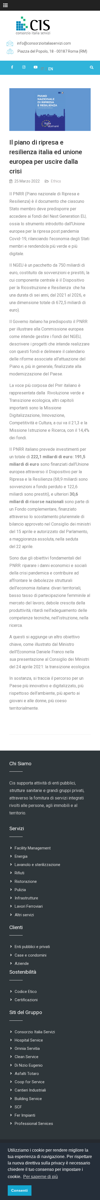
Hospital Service (29, 1040)
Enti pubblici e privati (32, 946)
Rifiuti (19, 873)
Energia (21, 856)
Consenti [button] (19, 1190)
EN (50, 69)
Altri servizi (24, 914)
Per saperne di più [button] (40, 1176)
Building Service (28, 1098)
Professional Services (34, 1123)
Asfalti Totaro (27, 1073)
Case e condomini (30, 955)
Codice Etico (26, 991)
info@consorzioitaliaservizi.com (44, 43)
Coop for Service (30, 1081)
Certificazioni (26, 999)
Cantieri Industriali (30, 1090)
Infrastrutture (26, 898)
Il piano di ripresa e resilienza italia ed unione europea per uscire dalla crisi (45, 157)
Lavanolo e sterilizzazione (37, 864)
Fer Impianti (25, 1115)
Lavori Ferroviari (29, 906)
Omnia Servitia (27, 1048)
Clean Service (26, 1056)
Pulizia (20, 889)
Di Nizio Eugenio (29, 1065)
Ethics (56, 181)
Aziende (22, 963)
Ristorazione (26, 881)
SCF (18, 1107)
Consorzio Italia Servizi (35, 1032)
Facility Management (33, 848)
